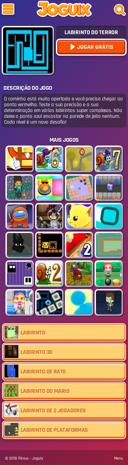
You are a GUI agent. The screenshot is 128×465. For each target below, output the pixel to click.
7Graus (23, 458)
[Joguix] (64, 10)
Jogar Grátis (94, 47)
